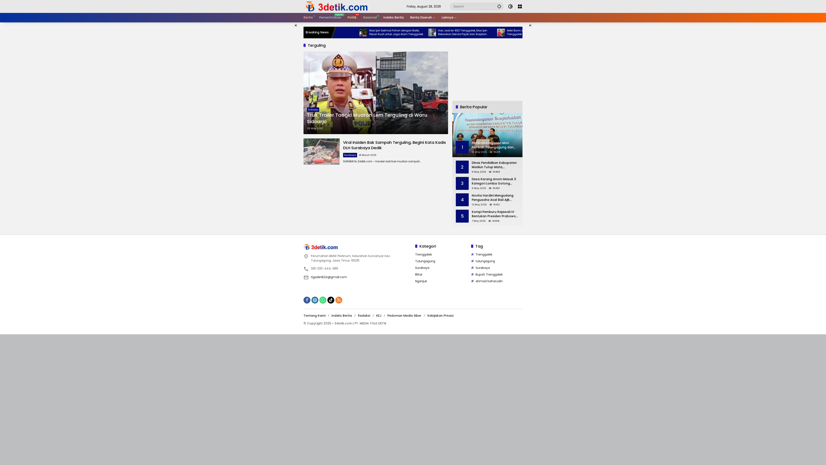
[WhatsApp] (322, 300)
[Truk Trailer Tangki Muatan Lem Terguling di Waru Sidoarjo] (376, 92)
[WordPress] (314, 300)
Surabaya (350, 155)
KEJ (378, 315)
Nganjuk (421, 281)
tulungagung (485, 261)
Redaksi (364, 315)
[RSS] (338, 300)
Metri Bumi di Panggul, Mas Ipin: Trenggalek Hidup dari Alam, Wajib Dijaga (506, 32)
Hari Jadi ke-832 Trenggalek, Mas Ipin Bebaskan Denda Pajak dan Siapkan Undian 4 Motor (438, 32)
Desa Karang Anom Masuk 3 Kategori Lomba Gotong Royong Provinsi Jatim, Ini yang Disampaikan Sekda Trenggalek (494, 181)
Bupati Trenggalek (489, 274)
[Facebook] (307, 300)
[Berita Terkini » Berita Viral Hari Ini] (336, 6)
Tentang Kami (314, 315)
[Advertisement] (487, 69)
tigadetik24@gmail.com (329, 277)
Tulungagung (425, 261)
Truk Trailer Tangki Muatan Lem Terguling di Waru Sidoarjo (367, 118)
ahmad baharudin (489, 281)
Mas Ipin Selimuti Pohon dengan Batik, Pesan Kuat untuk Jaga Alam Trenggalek (372, 32)
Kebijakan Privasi (440, 315)
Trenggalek (423, 254)
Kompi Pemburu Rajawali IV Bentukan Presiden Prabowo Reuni (494, 214)
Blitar (418, 274)
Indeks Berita (341, 315)
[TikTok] (330, 300)
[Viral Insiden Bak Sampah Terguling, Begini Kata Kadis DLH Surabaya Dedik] (322, 151)
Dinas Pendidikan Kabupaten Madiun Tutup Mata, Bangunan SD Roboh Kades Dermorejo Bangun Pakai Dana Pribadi (494, 165)
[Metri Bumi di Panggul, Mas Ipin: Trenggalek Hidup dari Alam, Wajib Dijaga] (477, 32)
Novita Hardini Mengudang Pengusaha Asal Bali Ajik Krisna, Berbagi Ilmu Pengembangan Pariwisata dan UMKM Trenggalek (493, 198)
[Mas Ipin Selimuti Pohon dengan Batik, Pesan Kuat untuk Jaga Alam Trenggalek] (339, 32)
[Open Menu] (519, 6)
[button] (499, 6)
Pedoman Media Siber (404, 315)
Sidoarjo (313, 109)
